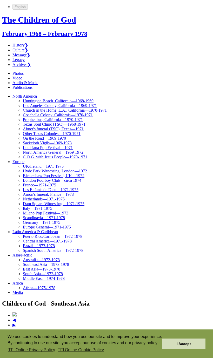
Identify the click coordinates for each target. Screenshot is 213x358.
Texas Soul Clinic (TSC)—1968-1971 (54, 124)
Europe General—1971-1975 (47, 227)
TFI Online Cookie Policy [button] (81, 350)
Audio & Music (25, 82)
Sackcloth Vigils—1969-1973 (47, 143)
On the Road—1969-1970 (44, 138)
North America (24, 96)
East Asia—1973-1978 (41, 269)
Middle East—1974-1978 (44, 278)
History (20, 45)
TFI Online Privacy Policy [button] (31, 350)
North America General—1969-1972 (53, 152)
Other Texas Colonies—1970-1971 (52, 133)
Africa (17, 283)
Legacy (18, 59)
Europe (18, 161)
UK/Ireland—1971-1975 (43, 166)
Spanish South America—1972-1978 (53, 250)
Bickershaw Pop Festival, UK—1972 (53, 175)
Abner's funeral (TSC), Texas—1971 (53, 129)
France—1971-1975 (39, 185)
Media (17, 292)
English (20, 7)
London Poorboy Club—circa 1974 (52, 180)
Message (21, 55)
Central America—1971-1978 (47, 241)
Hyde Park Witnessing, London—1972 (55, 171)
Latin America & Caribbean (35, 231)
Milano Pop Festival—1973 (45, 213)
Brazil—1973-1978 (39, 246)
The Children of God (39, 19)
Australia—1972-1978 (41, 260)
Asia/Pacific (22, 255)
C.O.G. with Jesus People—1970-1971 (55, 157)
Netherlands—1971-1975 (44, 199)
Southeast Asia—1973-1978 (46, 264)
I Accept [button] (184, 344)
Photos (18, 73)
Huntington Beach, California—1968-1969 (58, 101)
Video (17, 78)
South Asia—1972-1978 (43, 274)
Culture (20, 50)
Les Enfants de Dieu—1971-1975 (50, 189)
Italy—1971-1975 (37, 208)
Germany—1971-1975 (41, 222)
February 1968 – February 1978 (44, 33)
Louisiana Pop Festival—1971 (48, 147)
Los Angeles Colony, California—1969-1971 (60, 105)
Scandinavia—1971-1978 (44, 217)
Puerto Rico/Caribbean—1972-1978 (52, 236)
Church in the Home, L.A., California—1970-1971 (65, 110)
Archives (21, 64)
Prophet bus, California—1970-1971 (53, 119)
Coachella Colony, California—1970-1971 (58, 115)
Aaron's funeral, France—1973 (48, 194)
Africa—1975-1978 (39, 288)
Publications (22, 87)
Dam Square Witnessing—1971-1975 (53, 203)
